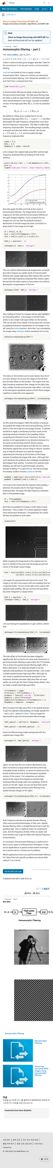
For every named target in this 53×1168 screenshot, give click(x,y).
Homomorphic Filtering (41, 1042)
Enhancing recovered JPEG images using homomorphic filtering (41, 1070)
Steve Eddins (12, 55)
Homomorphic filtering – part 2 (21, 49)
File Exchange (26, 9)
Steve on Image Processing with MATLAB (20, 21)
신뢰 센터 (6, 1140)
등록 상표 (16, 1140)
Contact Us (7, 1147)
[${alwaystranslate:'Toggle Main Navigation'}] (49, 3)
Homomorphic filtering (14, 1033)
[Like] (37, 888)
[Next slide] (48, 9)
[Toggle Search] (44, 3)
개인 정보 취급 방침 (30, 1140)
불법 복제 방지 (8, 1144)
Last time (7, 72)
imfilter (26, 714)
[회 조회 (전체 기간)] (4, 59)
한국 (46, 1159)
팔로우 (46, 888)
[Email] (36, 893)
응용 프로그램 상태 (24, 1144)
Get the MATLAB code (13, 871)
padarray (31, 472)
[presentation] (31, 104)
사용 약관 (38, 1144)
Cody (37, 9)
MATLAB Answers (9, 9)
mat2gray (21, 331)
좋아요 (34, 59)
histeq (16, 328)
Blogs (12, 3)
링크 (19, 1100)
